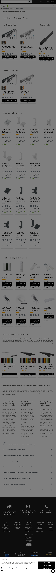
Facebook (50, 524)
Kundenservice (39, 524)
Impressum (28, 524)
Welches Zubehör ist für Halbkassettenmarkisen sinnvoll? (17, 478)
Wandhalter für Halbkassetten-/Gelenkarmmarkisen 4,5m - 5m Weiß (35, 165)
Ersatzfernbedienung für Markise (34, 276)
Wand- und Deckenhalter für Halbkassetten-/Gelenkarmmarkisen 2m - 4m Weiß (35, 131)
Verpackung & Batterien (29, 540)
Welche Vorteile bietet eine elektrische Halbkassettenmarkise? (18, 466)
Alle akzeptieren (46, 562)
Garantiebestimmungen (29, 538)
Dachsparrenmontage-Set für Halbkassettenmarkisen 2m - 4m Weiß (21, 131)
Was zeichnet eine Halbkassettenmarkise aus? (14, 449)
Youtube (50, 527)
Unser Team (39, 527)
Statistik (13, 567)
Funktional (5, 570)
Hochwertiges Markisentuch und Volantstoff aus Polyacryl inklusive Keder (46, 366)
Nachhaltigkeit (39, 531)
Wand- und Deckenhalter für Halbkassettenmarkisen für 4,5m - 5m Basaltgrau (21, 233)
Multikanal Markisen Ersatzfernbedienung (48, 276)
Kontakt (6, 524)
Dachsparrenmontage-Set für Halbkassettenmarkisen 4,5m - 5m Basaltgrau (35, 233)
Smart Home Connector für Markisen (20, 308)
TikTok (50, 528)
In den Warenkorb (7, 141)
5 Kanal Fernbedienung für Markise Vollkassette (20, 276)
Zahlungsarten (5, 527)
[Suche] (30, 1)
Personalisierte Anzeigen (23, 567)
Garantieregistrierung (29, 535)
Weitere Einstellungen (14, 570)
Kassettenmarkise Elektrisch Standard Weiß (26, 47)
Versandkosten (12, 58)
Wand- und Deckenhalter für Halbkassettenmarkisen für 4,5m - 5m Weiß (21, 165)
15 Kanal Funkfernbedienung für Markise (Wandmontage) (7, 276)
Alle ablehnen (47, 568)
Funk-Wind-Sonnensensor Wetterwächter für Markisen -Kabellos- (35, 308)
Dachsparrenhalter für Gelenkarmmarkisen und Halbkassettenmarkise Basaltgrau (7, 199)
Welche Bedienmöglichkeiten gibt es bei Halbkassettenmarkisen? (18, 461)
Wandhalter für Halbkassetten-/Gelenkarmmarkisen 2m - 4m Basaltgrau (35, 199)
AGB (29, 533)
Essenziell (5, 567)
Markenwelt (39, 528)
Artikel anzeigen (8, 56)
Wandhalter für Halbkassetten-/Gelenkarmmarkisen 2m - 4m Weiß (49, 131)
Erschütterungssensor (48, 308)
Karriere (40, 530)
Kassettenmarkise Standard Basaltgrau (9, 92)
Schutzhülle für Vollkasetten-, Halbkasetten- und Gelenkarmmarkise (46, 49)
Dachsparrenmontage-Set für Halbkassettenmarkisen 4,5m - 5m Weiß (7, 165)
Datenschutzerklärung (29, 530)
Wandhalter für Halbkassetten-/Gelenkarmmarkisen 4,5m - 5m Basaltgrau (7, 233)
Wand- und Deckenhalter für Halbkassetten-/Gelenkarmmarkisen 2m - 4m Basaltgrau (21, 199)
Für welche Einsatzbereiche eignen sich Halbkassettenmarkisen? (18, 455)
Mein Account (17, 524)
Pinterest (50, 530)
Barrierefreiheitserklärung (29, 528)
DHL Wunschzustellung (19, 569)
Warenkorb (17, 527)
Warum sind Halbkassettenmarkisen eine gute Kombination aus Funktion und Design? (23, 490)
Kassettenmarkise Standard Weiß (26, 92)
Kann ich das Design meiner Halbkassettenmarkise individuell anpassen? (20, 472)
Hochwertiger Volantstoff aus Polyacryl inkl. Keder (9, 366)
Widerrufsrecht (28, 525)
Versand (6, 525)
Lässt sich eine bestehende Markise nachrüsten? (14, 484)
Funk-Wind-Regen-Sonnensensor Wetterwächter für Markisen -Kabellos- (7, 308)
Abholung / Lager (6, 531)
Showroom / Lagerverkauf (6, 529)
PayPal (29, 569)
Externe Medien (6, 569)
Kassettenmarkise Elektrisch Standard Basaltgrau (8, 47)
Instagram (50, 525)
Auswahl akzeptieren (46, 565)
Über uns (40, 525)
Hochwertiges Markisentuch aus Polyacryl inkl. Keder (27, 366)
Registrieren (17, 525)
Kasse (17, 528)
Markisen (12, 8)
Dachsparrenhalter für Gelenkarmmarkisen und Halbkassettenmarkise (7, 131)
